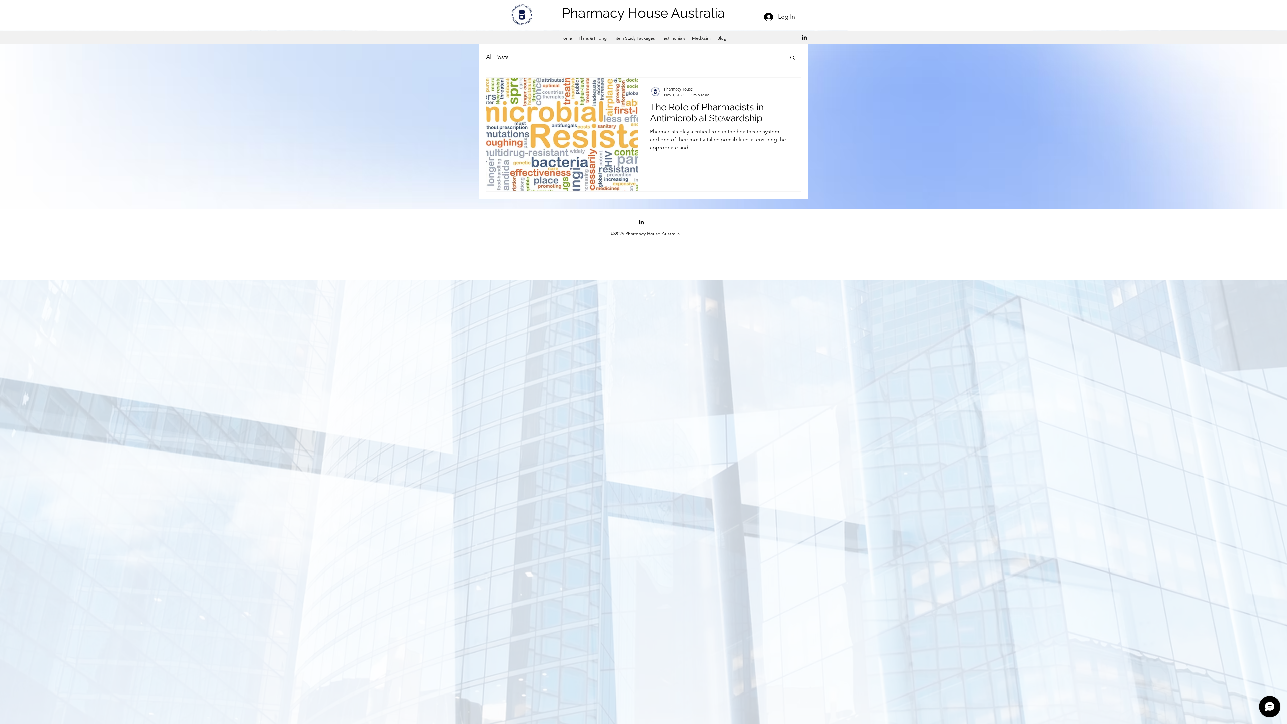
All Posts (497, 57)
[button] (792, 58)
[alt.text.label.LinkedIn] (804, 37)
